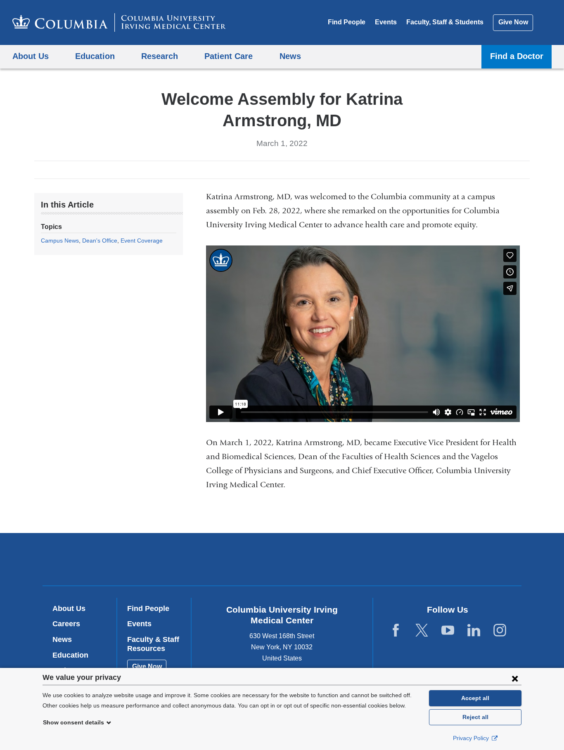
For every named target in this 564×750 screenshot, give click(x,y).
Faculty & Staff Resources (153, 644)
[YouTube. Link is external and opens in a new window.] (448, 630)
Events (386, 22)
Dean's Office (99, 240)
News (62, 639)
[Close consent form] (514, 678)
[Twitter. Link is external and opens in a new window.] (422, 630)
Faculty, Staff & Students (444, 22)
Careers (66, 624)
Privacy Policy (472, 738)
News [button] (290, 56)
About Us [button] (30, 56)
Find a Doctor (516, 56)
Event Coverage (142, 240)
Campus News (60, 240)
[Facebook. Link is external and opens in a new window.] (396, 630)
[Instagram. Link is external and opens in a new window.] (500, 630)
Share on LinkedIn (288, 169)
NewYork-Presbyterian (341, 561)
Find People (346, 22)
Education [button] (95, 56)
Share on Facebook (262, 169)
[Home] (119, 22)
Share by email (302, 169)
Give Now (513, 22)
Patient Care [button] (228, 56)
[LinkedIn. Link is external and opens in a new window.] (474, 630)
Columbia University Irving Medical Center (229, 559)
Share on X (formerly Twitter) (275, 169)
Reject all (475, 717)
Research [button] (159, 56)
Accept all (475, 698)
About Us (68, 608)
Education (70, 655)
